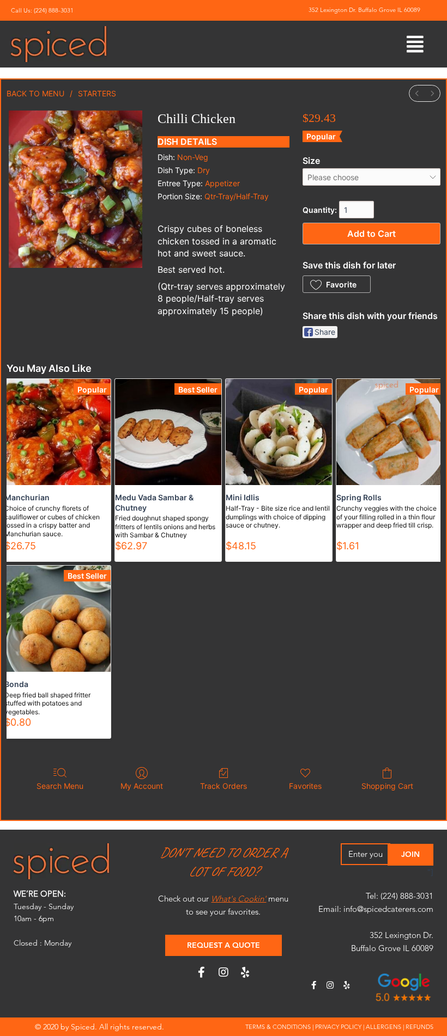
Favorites (305, 785)
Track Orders (223, 785)
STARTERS (97, 93)
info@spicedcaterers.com (388, 909)
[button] (337, 284)
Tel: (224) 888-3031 (399, 896)
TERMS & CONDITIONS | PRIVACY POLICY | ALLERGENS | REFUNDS (339, 1027)
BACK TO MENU (35, 93)
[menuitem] (417, 93)
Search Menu (60, 785)
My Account (141, 785)
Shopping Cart (387, 785)
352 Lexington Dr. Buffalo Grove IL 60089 (364, 10)
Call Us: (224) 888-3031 (42, 10)
